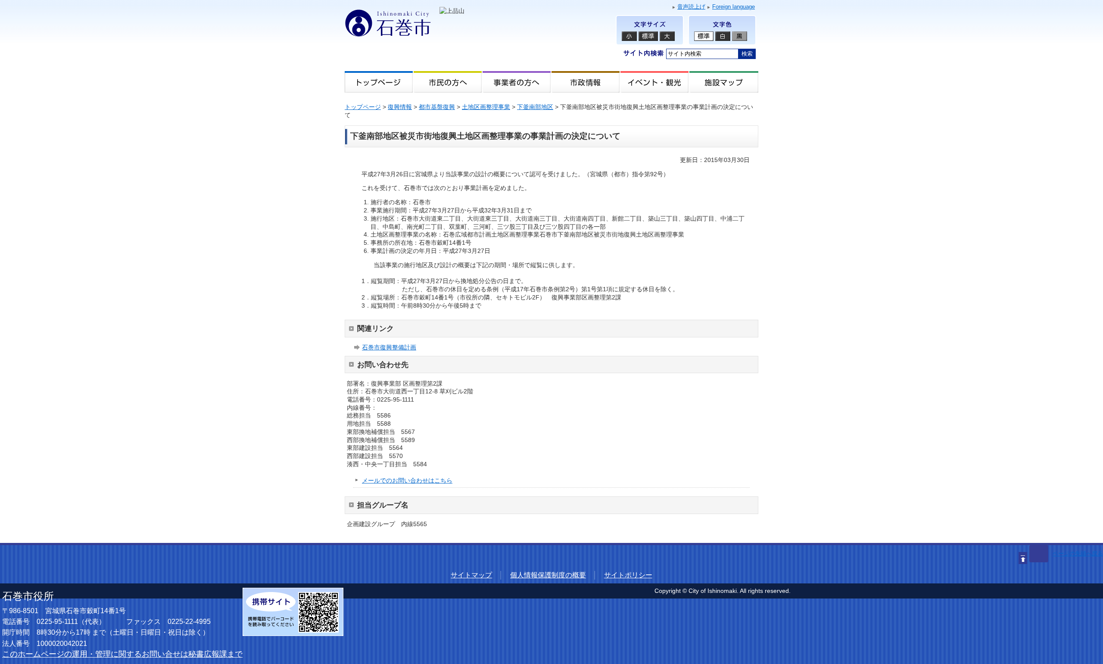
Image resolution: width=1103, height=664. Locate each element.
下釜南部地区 (535, 106)
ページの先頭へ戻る (1078, 553)
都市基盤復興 (437, 106)
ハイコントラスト (722, 36)
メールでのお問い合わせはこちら (407, 480)
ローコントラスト (739, 36)
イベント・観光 (654, 82)
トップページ (379, 82)
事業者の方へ (517, 82)
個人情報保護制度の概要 (548, 575)
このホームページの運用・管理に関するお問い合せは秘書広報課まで (122, 654)
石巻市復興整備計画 (389, 347)
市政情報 (586, 82)
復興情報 (400, 106)
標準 (704, 36)
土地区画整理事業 (486, 106)
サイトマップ (471, 575)
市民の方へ (448, 82)
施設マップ (723, 82)
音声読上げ (691, 6)
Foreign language (733, 6)
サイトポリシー (628, 575)
